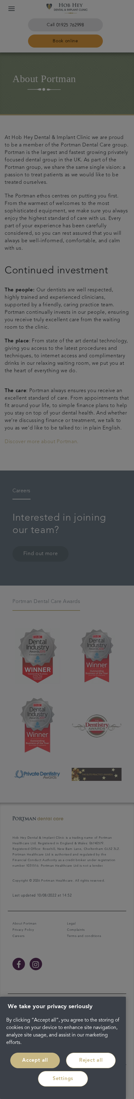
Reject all (91, 1060)
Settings (63, 1078)
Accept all (35, 1060)
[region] (63, 1048)
